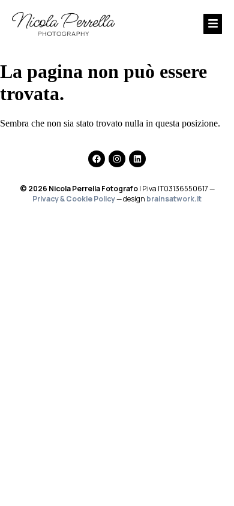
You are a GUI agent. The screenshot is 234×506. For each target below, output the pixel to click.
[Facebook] (96, 158)
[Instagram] (117, 158)
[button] (183, 24)
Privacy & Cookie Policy (73, 199)
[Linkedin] (137, 158)
